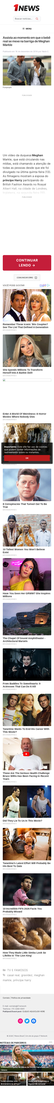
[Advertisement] (27, 124)
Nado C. (45, 51)
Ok (27, 458)
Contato (6, 998)
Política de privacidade (21, 998)
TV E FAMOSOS (17, 970)
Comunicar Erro (25, 277)
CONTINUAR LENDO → (27, 262)
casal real (13, 975)
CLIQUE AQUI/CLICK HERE (33, 1011)
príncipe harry (22, 980)
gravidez (26, 975)
